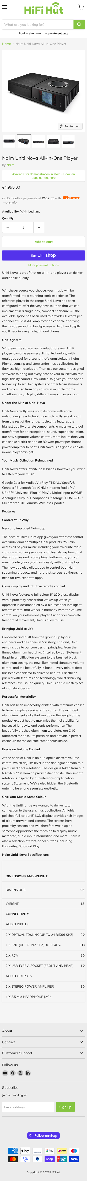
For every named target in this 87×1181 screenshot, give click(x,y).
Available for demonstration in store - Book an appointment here (43, 175)
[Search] (79, 24)
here (65, 33)
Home (6, 43)
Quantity (8, 218)
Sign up (65, 1107)
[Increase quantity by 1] (39, 227)
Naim (10, 165)
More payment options (43, 265)
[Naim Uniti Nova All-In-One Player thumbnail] (9, 141)
